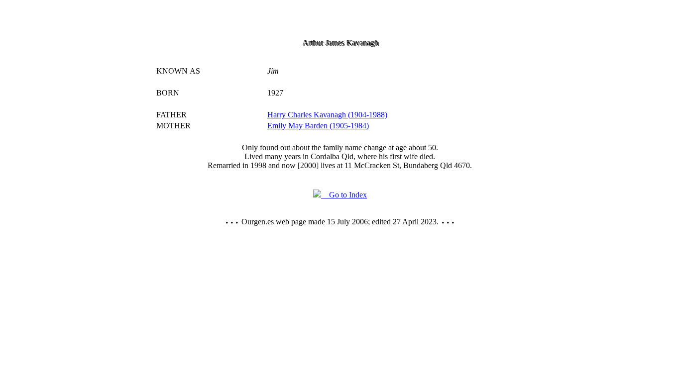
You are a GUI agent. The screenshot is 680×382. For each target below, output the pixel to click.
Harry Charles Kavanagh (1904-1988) (327, 114)
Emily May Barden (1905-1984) (318, 125)
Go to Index (344, 195)
